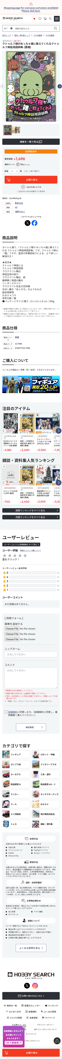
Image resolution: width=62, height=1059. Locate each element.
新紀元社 (19, 203)
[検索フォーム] (50, 18)
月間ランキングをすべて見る (30, 517)
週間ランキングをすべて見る (30, 510)
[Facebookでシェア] (34, 223)
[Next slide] (60, 86)
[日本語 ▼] (34, 18)
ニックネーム (12, 649)
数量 (6, 171)
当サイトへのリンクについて (45, 1029)
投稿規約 (12, 712)
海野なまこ (20, 211)
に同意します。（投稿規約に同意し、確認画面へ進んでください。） (32, 713)
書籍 (17, 337)
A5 (16, 207)
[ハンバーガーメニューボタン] (57, 19)
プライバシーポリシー (45, 1025)
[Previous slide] (2, 86)
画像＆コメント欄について (30, 550)
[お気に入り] (39, 18)
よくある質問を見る (29, 948)
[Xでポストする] (27, 223)
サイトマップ (31, 1034)
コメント (10, 665)
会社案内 (15, 1025)
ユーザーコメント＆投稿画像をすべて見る (20, 544)
